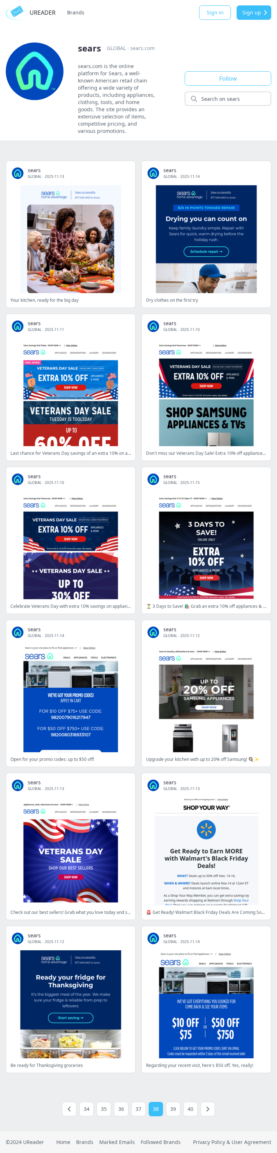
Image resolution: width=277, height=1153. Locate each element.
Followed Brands (161, 1142)
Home (63, 1142)
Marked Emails (117, 1142)
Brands (75, 12)
